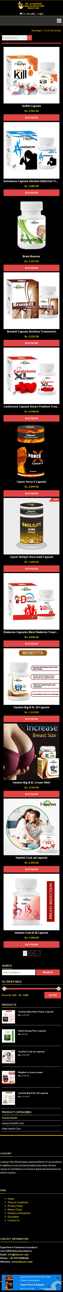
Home (11, 1198)
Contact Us (14, 1220)
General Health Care (13, 1123)
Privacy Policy (15, 1205)
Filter (53, 995)
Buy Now (31, 117)
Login (40, 13)
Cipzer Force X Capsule (32, 1284)
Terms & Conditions (18, 1202)
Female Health (9, 1117)
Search (48, 972)
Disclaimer (13, 1216)
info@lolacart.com (18, 1254)
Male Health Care (11, 1128)
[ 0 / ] (28, 13)
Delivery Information (19, 1213)
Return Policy (15, 1209)
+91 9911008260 (19, 1258)
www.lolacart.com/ (22, 1261)
